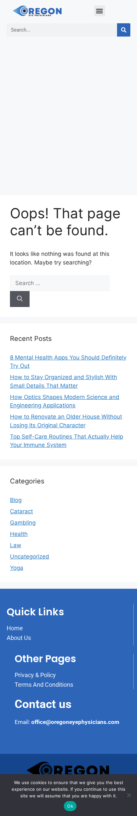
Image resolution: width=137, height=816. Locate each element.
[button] (99, 10)
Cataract (21, 511)
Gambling (23, 522)
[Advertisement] (68, 116)
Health (19, 534)
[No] (128, 795)
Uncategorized (29, 556)
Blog (16, 500)
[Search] (123, 30)
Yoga (16, 567)
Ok (70, 806)
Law (15, 545)
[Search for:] (59, 283)
